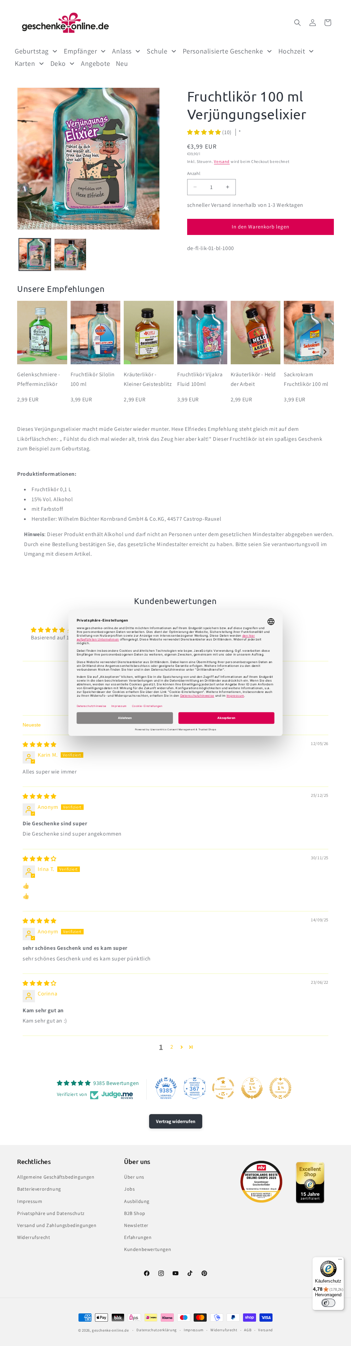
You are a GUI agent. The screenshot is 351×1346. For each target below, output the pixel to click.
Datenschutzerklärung (156, 1329)
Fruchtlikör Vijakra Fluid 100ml (199, 379)
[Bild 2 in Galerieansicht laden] (70, 254)
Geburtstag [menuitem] (32, 51)
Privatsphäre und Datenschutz (51, 1213)
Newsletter (136, 1225)
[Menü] (340, 1261)
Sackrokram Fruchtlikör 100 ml (306, 379)
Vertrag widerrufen (175, 1121)
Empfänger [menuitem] (80, 51)
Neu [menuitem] (122, 63)
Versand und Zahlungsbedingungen (57, 1225)
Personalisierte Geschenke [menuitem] (223, 51)
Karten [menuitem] (25, 63)
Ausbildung (136, 1201)
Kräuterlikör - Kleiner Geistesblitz (148, 379)
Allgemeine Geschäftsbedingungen (56, 1177)
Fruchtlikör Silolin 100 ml (93, 379)
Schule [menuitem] (157, 51)
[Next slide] (324, 351)
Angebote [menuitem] (95, 63)
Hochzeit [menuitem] (291, 51)
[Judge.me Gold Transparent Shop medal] (223, 1088)
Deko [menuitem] (58, 63)
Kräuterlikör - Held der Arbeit (253, 379)
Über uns (134, 1177)
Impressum (29, 1201)
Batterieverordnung (39, 1189)
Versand (222, 161)
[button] (297, 22)
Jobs (129, 1189)
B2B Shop (134, 1213)
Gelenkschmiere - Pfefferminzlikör (38, 379)
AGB (247, 1329)
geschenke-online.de (110, 1330)
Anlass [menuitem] (122, 51)
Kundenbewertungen (147, 1249)
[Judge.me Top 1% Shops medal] (252, 1088)
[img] (40, 744)
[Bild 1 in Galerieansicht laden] (35, 254)
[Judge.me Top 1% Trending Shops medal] (280, 1088)
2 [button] (171, 1046)
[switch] (328, 1303)
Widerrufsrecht (33, 1237)
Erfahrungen (138, 1237)
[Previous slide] (26, 351)
